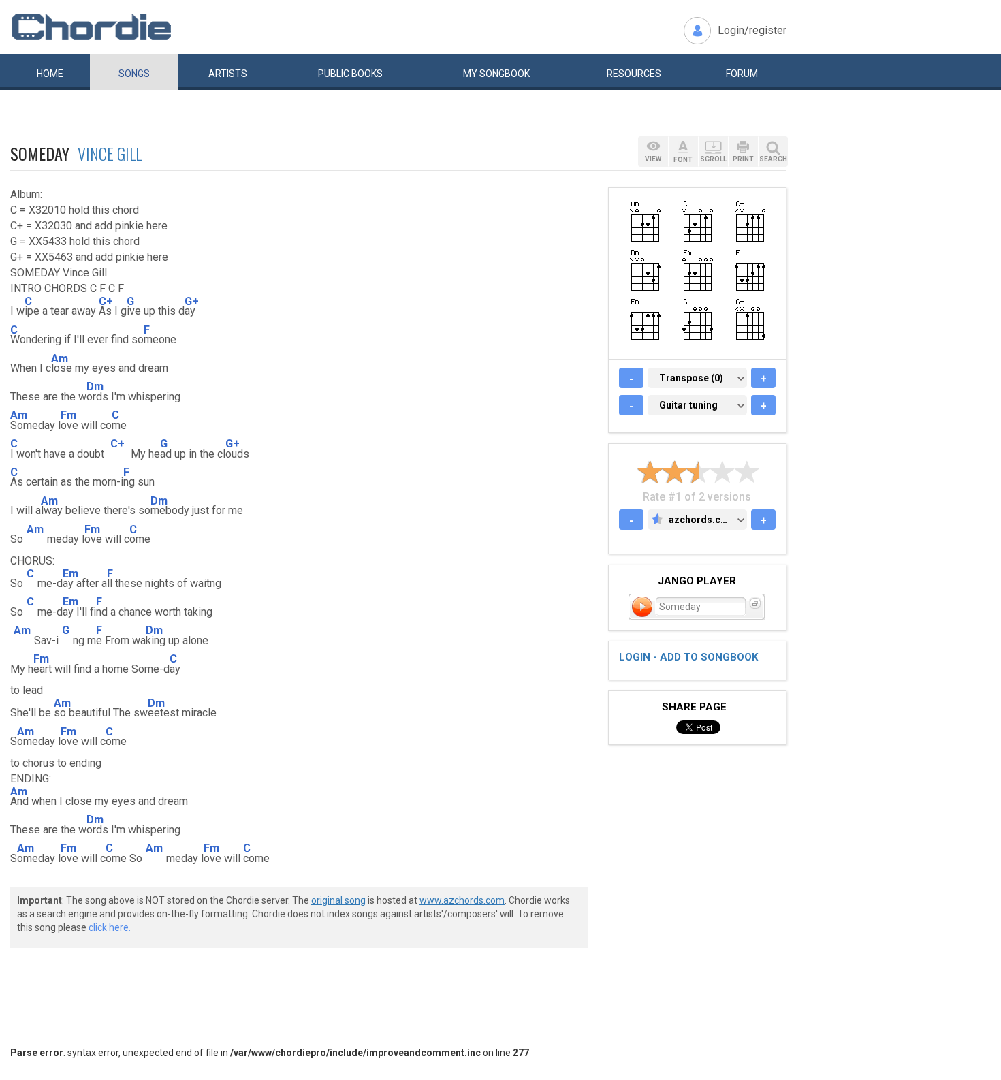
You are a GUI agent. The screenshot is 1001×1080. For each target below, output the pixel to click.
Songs (134, 73)
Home (50, 73)
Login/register (752, 30)
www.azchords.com (462, 900)
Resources (634, 73)
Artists (227, 73)
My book (496, 73)
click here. (110, 927)
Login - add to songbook (688, 657)
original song (338, 900)
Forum (742, 73)
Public (350, 73)
